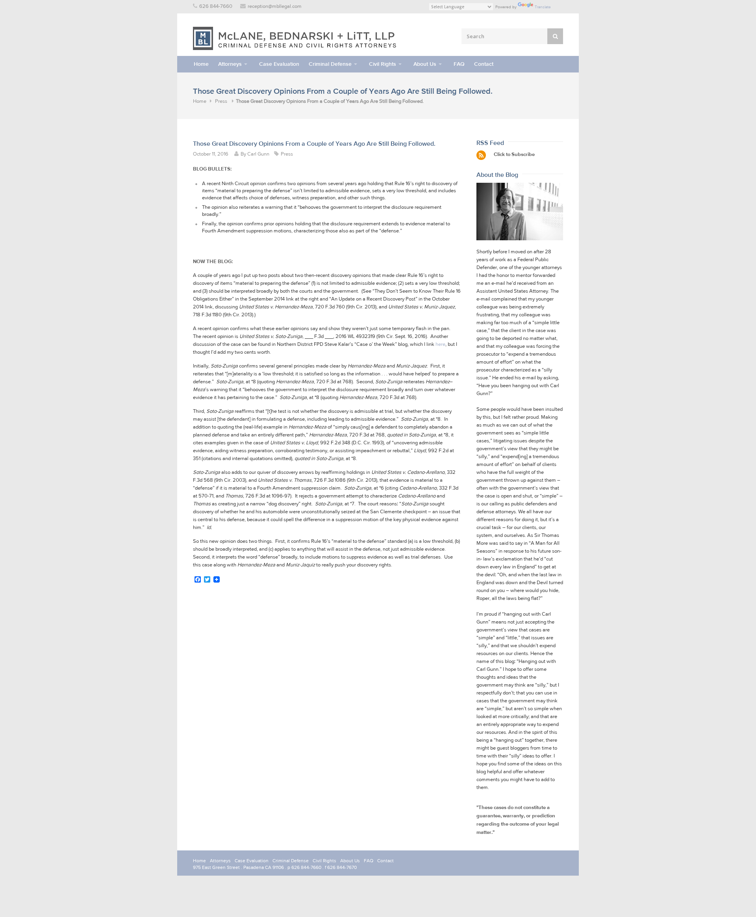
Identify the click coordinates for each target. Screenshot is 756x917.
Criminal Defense (330, 64)
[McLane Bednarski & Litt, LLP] (295, 38)
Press (221, 101)
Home (201, 64)
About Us (424, 64)
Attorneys (230, 64)
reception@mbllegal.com (275, 6)
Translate (543, 7)
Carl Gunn (258, 154)
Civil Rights (382, 64)
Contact (483, 64)
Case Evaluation (279, 64)
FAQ (459, 64)
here (440, 344)
